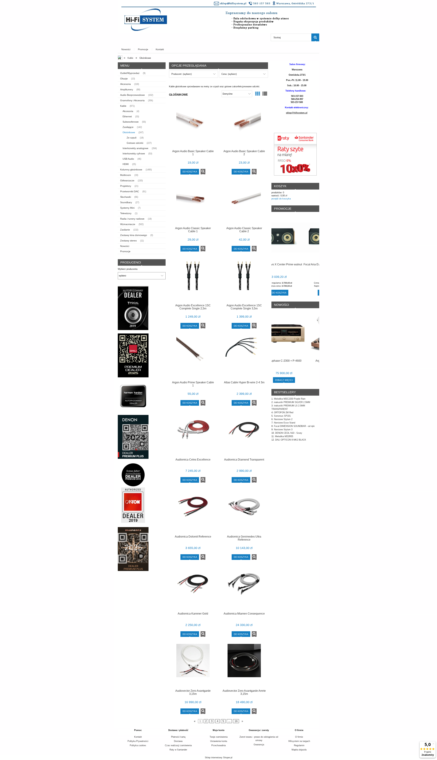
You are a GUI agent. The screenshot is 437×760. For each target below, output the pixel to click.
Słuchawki (125, 197)
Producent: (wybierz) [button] (181, 74)
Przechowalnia (218, 745)
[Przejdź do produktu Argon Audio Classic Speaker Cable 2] (244, 203)
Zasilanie (125, 229)
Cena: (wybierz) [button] (229, 74)
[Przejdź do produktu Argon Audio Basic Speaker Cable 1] (193, 125)
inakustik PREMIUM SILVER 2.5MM (292, 402)
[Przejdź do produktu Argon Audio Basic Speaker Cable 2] (244, 125)
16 (236, 721)
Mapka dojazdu (299, 749)
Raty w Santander (178, 749)
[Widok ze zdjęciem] (257, 93)
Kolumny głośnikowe (131, 169)
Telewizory (125, 213)
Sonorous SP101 (282, 416)
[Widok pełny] (264, 93)
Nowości (124, 246)
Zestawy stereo (128, 240)
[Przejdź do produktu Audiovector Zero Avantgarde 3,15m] (193, 665)
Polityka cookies (138, 745)
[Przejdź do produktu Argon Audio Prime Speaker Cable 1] (193, 357)
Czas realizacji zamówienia (178, 745)
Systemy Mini (127, 207)
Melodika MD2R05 (284, 436)
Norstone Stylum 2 (283, 419)
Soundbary (126, 202)
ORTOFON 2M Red (283, 412)
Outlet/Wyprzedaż (129, 73)
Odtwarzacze (127, 180)
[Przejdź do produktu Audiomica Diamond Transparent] (244, 434)
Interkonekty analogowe (135, 148)
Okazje (124, 78)
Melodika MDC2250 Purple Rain (289, 399)
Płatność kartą (178, 737)
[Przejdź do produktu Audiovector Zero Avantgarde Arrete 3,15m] (244, 665)
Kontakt (138, 737)
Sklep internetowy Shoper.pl (218, 757)
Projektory (125, 186)
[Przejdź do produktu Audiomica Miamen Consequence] (244, 588)
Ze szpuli (131, 137)
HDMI (126, 164)
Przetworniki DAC (129, 191)
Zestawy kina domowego (133, 235)
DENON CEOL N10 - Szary (288, 433)
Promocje (125, 251)
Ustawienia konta (218, 741)
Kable (123, 105)
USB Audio (128, 158)
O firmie (299, 737)
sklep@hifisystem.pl (296, 112)
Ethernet (127, 116)
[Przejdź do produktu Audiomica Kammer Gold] (193, 588)
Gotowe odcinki (135, 143)
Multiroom (125, 175)
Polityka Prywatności (138, 741)
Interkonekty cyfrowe (134, 153)
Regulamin (299, 745)
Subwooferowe (131, 121)
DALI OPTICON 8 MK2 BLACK (290, 439)
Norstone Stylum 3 (283, 429)
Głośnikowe (129, 132)
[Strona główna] (218, 16)
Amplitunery (126, 89)
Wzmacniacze (127, 224)
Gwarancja (259, 744)
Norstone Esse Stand (284, 422)
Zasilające (128, 127)
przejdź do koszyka (281, 198)
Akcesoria (125, 84)
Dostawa (178, 741)
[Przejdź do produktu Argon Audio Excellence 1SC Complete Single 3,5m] (244, 280)
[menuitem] (126, 49)
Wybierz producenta (127, 269)
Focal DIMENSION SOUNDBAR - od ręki (294, 426)
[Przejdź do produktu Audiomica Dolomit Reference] (193, 511)
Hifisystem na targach (299, 741)
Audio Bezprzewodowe (132, 95)
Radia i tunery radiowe (132, 218)
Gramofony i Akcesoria (132, 100)
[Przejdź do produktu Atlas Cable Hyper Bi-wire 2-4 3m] (244, 357)
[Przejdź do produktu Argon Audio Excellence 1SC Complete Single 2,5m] (193, 280)
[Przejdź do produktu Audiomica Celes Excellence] (193, 434)
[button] (203, 171)
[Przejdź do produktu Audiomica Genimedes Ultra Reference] (244, 511)
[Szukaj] (315, 37)
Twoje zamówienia (219, 737)
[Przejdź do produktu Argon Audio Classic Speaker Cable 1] (193, 203)
